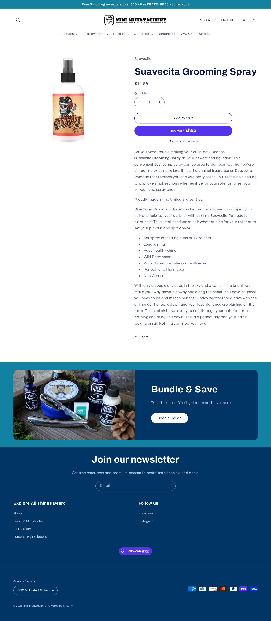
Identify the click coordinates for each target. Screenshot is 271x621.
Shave (18, 513)
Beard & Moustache (28, 521)
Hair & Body (22, 529)
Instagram (146, 521)
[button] (18, 20)
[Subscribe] (170, 486)
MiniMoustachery (35, 606)
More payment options (183, 141)
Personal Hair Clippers (30, 536)
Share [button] (144, 337)
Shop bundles (169, 418)
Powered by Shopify (60, 606)
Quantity (140, 93)
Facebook (146, 513)
